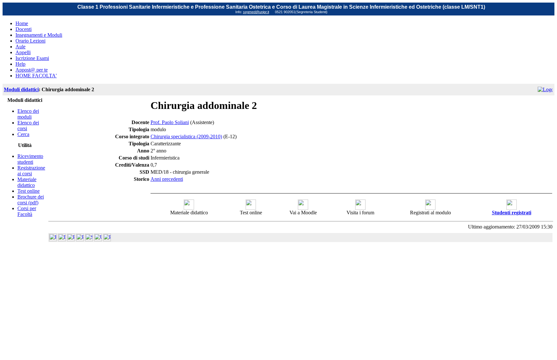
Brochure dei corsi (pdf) (30, 199)
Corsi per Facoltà (26, 211)
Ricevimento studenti (30, 159)
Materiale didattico (26, 182)
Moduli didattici (21, 89)
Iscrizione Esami (32, 58)
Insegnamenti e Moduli (38, 35)
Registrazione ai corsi (31, 170)
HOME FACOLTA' (36, 75)
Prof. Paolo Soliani (170, 122)
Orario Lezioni (30, 41)
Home (21, 23)
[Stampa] (107, 239)
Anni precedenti (167, 179)
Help (20, 64)
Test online (28, 191)
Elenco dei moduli (28, 114)
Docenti (23, 29)
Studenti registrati (511, 212)
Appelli (23, 52)
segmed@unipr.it (256, 12)
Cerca (23, 134)
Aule (20, 46)
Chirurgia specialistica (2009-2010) (186, 136)
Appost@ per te (31, 70)
